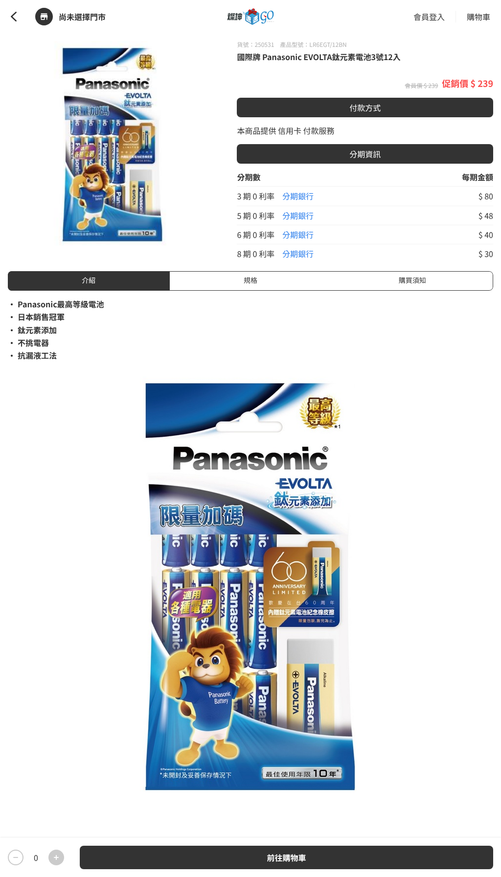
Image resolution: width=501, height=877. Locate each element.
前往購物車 (286, 857)
